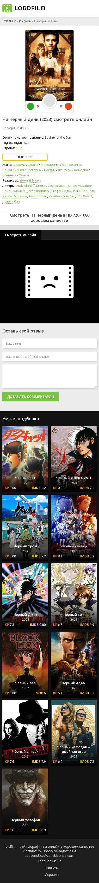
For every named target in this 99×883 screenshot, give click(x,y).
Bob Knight (84, 196)
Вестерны (34, 170)
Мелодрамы (50, 164)
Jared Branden (38, 191)
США (19, 148)
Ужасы (24, 175)
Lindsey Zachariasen (51, 185)
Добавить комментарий (30, 396)
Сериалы (52, 874)
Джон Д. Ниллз (30, 180)
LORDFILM (9, 21)
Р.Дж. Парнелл (84, 191)
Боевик (50, 170)
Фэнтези (65, 170)
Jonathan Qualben (62, 196)
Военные (9, 175)
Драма (33, 164)
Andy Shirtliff (25, 185)
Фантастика (71, 164)
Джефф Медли (61, 191)
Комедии (81, 170)
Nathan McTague (14, 196)
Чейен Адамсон (14, 191)
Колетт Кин (11, 201)
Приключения (13, 170)
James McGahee (80, 185)
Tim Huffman (38, 196)
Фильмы (25, 21)
